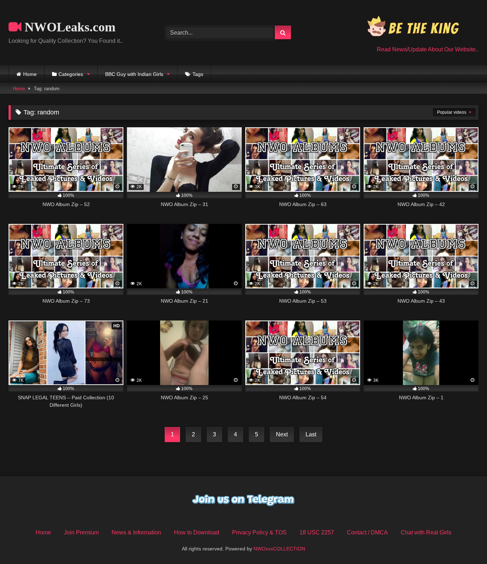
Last (311, 434)
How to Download (196, 532)
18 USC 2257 (316, 532)
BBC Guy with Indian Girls (134, 74)
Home (30, 74)
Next (282, 434)
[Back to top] (465, 543)
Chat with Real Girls (426, 532)
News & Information (136, 532)
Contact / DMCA (367, 532)
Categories (70, 74)
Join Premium (81, 532)
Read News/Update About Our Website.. (427, 49)
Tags (198, 74)
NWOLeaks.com (68, 27)
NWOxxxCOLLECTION (279, 549)
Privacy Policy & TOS (259, 532)
